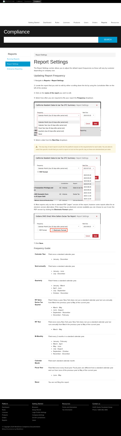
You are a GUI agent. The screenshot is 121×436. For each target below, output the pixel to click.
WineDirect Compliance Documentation (13, 11)
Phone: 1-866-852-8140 (100, 410)
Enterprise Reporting (14, 69)
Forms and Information (69, 407)
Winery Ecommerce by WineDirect (12, 429)
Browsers (35, 407)
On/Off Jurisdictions (38, 418)
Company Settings (38, 415)
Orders (94, 23)
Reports (104, 23)
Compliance (37, 1)
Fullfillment (19, 1)
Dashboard (47, 23)
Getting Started (33, 23)
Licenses (66, 23)
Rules (57, 23)
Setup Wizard (36, 410)
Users (86, 23)
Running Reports (13, 59)
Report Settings (12, 64)
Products (77, 23)
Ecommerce (28, 1)
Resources (115, 23)
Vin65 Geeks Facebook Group (102, 407)
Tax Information (67, 410)
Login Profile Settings (39, 412)
